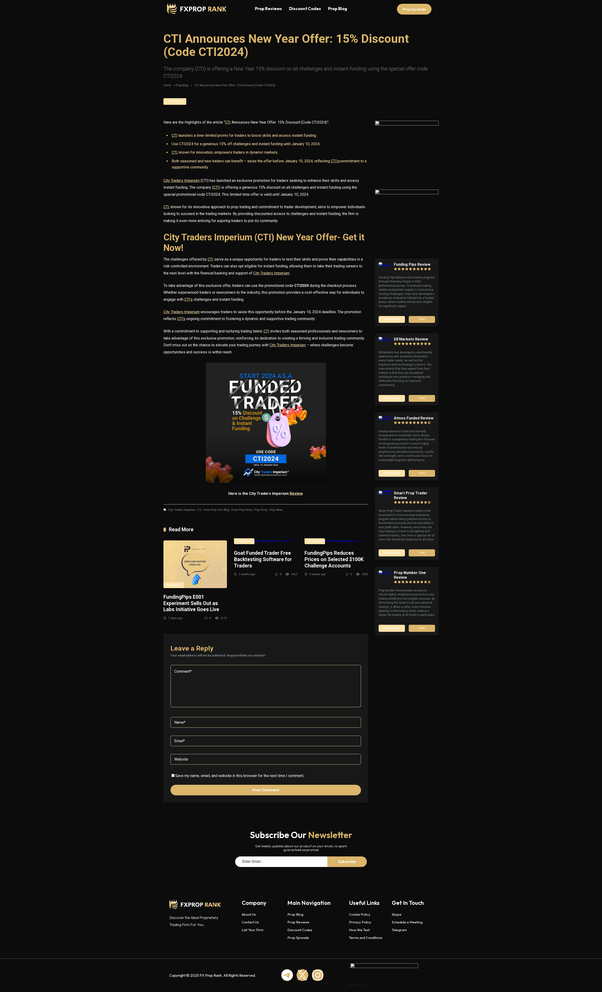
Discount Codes (305, 8)
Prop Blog (337, 8)
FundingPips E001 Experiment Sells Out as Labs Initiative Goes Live (191, 603)
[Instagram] (318, 975)
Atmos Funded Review (413, 418)
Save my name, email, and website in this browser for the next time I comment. (239, 775)
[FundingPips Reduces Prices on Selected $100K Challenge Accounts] (336, 542)
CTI (228, 122)
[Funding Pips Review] (386, 266)
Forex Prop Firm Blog (216, 510)
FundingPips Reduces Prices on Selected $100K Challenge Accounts (334, 559)
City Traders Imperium (181, 180)
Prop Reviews (268, 8)
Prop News (276, 510)
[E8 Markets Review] (386, 340)
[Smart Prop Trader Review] (386, 494)
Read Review (391, 319)
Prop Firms (260, 510)
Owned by (356, 984)
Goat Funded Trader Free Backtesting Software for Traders (263, 559)
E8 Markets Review (411, 339)
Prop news (175, 101)
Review (296, 493)
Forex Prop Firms (241, 510)
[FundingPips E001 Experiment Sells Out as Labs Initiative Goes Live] (195, 564)
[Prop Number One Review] (386, 574)
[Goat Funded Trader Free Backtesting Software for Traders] (265, 542)
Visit (422, 319)
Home (167, 85)
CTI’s (335, 161)
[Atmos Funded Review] (386, 419)
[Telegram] (287, 975)
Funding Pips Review (412, 264)
